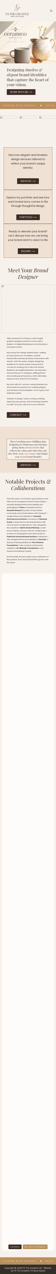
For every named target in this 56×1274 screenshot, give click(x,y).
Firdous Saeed (38, 1270)
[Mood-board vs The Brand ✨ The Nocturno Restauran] (28, 669)
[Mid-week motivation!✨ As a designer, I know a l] (28, 625)
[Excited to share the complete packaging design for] (28, 985)
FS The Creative (21, 1270)
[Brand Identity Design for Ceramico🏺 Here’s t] (28, 1148)
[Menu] (51, 11)
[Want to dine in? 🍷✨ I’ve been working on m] (28, 712)
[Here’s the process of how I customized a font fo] (28, 1217)
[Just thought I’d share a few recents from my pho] (28, 916)
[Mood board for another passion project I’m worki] (28, 811)
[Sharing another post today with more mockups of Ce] (28, 1067)
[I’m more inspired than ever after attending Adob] (28, 864)
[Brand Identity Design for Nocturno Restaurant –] (28, 761)
